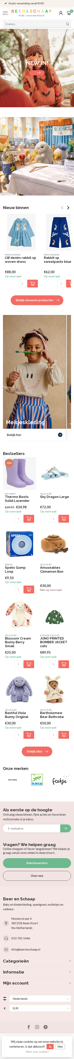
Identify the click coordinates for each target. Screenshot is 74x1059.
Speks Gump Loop (15, 569)
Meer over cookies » (37, 1051)
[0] (69, 13)
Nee (60, 1046)
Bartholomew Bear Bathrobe (52, 715)
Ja (50, 1046)
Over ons (37, 875)
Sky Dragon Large (54, 497)
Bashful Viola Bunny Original (16, 715)
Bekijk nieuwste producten (34, 300)
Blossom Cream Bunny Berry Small (18, 642)
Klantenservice (37, 863)
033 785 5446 (20, 938)
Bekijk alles (34, 751)
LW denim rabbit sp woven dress (20, 260)
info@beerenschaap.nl (25, 949)
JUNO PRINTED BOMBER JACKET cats (53, 642)
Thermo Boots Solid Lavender (17, 499)
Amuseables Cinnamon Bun (51, 569)
